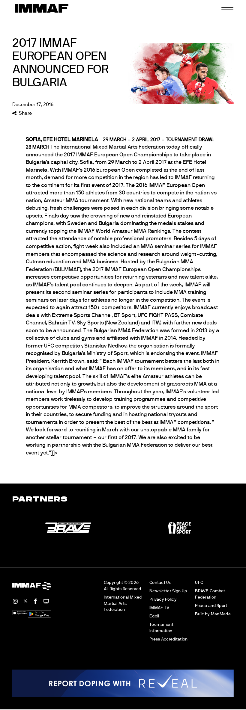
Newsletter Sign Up (168, 591)
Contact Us (160, 582)
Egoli (154, 616)
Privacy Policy (163, 599)
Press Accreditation (168, 639)
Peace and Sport (211, 605)
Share (25, 113)
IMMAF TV (159, 607)
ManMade (221, 614)
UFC (199, 582)
